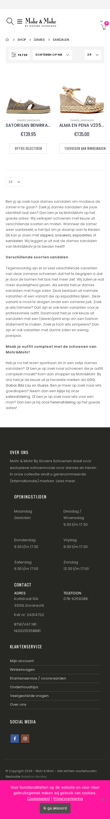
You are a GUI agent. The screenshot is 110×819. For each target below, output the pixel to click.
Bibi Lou (24, 385)
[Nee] (103, 799)
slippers (47, 235)
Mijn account (22, 661)
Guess (43, 385)
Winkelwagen (22, 669)
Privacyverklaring (68, 798)
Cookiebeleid (38, 798)
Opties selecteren (28, 148)
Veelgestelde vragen (29, 695)
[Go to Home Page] (8, 39)
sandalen (14, 240)
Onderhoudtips (24, 687)
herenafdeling (63, 402)
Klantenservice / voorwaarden (38, 678)
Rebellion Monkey (34, 777)
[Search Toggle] (10, 21)
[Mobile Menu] (19, 21)
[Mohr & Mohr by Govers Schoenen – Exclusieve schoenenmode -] (40, 21)
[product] (28, 91)
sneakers (63, 235)
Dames (21, 120)
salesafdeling (18, 396)
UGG (91, 379)
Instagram (25, 738)
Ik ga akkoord (55, 808)
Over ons (18, 704)
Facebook (14, 738)
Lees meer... (67, 481)
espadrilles (82, 235)
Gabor (11, 385)
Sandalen (33, 120)
